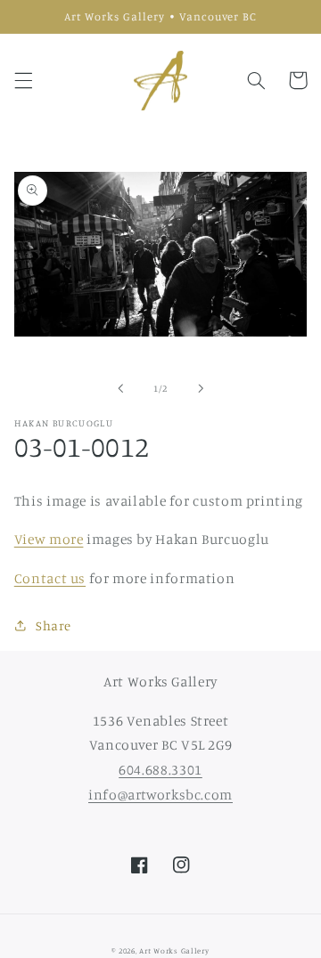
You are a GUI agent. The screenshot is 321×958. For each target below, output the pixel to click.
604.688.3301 (160, 769)
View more (49, 539)
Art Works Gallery (174, 950)
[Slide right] (200, 388)
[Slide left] (120, 388)
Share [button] (53, 625)
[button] (23, 80)
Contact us (50, 578)
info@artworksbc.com (160, 794)
